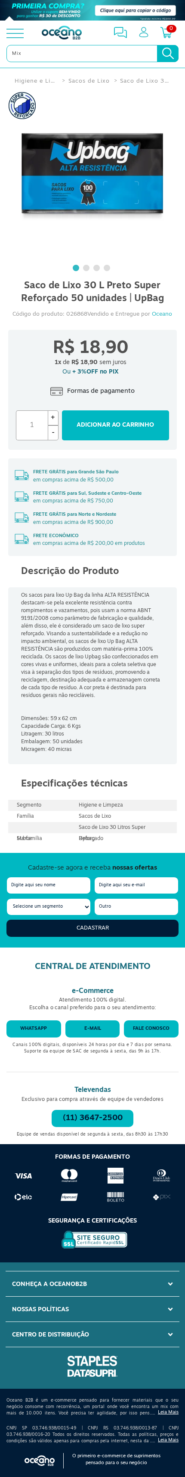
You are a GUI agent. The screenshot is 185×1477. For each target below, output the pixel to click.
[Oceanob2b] (62, 33)
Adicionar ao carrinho (115, 425)
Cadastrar (93, 928)
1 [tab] (77, 269)
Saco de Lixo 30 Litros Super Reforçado (145, 81)
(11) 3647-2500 (93, 1118)
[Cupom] (92, 10)
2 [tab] (87, 269)
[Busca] (168, 53)
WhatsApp (33, 1028)
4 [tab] (108, 269)
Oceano (162, 314)
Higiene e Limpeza (36, 81)
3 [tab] (97, 269)
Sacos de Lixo (89, 81)
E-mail (92, 1028)
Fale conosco (151, 1028)
